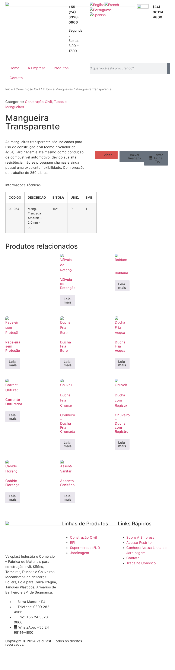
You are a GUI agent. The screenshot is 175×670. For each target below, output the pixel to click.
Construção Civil (28, 89)
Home (14, 68)
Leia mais (67, 300)
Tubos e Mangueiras (58, 89)
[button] (106, 155)
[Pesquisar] (168, 68)
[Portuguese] (101, 10)
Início (9, 89)
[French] (112, 5)
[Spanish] (98, 15)
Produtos (61, 68)
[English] (97, 5)
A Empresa (36, 68)
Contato (16, 78)
